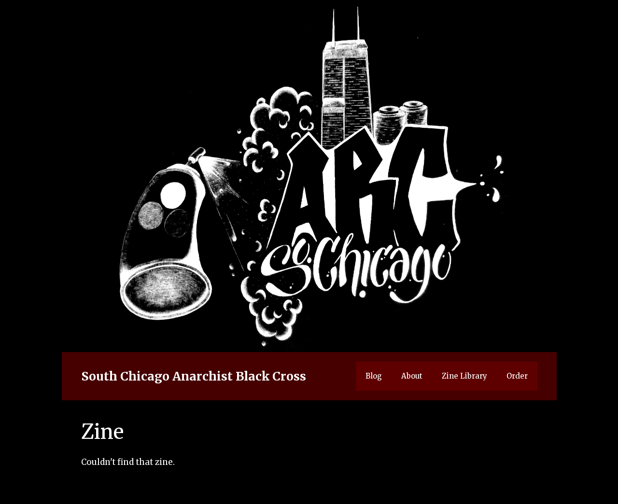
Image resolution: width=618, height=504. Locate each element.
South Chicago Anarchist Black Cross (193, 376)
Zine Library (464, 376)
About (411, 376)
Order (517, 376)
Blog (373, 376)
